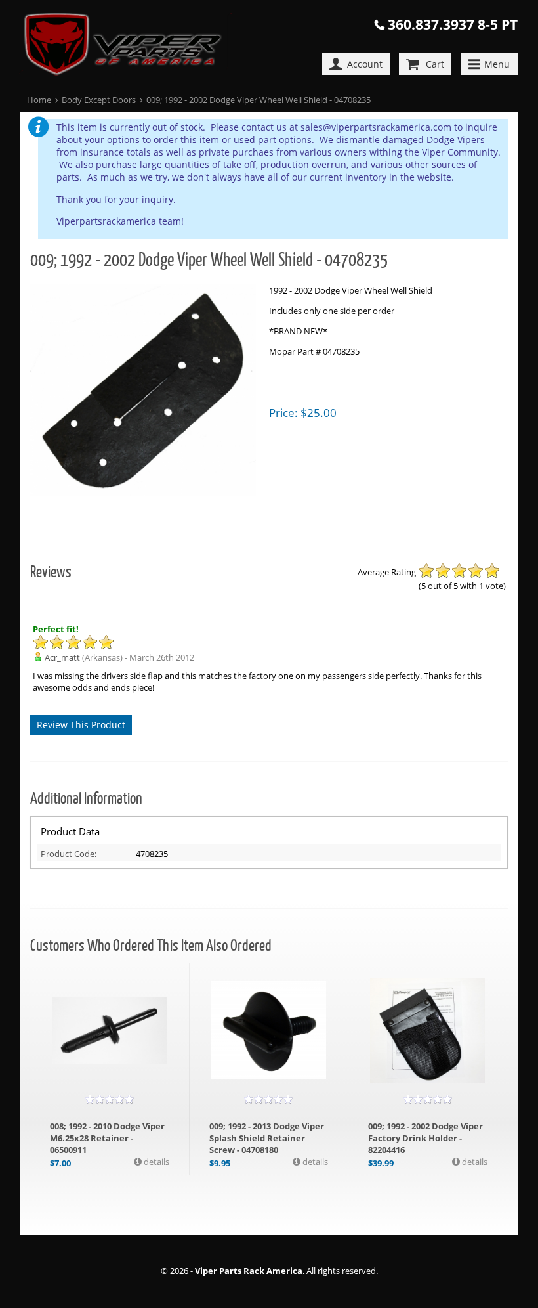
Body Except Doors (99, 100)
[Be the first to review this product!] (109, 1099)
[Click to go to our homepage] (132, 46)
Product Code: (68, 854)
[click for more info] (109, 1030)
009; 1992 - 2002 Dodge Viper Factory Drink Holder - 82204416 (425, 1138)
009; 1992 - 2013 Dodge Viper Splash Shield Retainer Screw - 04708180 (266, 1138)
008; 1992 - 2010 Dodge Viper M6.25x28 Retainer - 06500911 (107, 1138)
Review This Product (81, 724)
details (155, 1161)
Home (39, 100)
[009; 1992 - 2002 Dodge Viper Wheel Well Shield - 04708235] (143, 391)
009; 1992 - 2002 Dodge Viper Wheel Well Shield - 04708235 (258, 100)
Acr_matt (62, 657)
